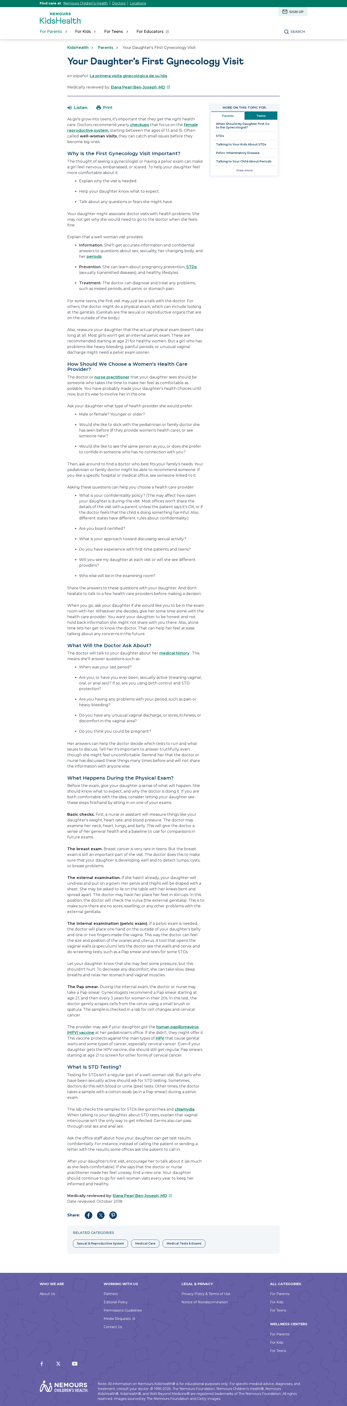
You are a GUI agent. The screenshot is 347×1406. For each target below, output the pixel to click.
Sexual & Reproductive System (100, 1243)
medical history (174, 653)
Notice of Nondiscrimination (205, 1302)
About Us (47, 1294)
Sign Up (296, 12)
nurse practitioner (112, 377)
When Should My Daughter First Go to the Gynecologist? (243, 125)
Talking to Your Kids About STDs (241, 144)
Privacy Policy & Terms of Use (206, 1294)
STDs (191, 267)
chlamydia (185, 1109)
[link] (152, 31)
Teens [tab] (261, 116)
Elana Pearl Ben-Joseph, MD (140, 87)
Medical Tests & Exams (184, 1243)
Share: (73, 1215)
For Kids (276, 1302)
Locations (138, 3)
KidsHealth (78, 47)
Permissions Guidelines (123, 1310)
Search (298, 32)
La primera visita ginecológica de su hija (128, 76)
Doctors (118, 3)
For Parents (279, 1294)
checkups (139, 125)
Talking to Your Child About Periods (243, 161)
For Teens (278, 1310)
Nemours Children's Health (85, 3)
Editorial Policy (116, 1302)
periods (94, 256)
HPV (160, 1038)
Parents (105, 47)
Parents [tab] (228, 116)
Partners (111, 1294)
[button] (77, 107)
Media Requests (117, 1319)
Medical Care (145, 1243)
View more (244, 170)
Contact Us (113, 1327)
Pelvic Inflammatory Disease (237, 153)
